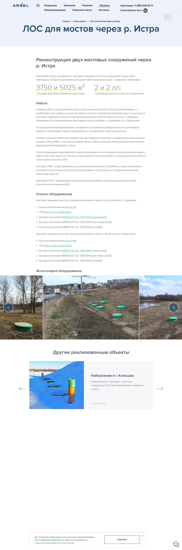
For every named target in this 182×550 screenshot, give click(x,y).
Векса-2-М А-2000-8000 (58, 212)
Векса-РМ (70, 207)
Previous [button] (9, 307)
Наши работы (80, 21)
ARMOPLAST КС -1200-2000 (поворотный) (83, 217)
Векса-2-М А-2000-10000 (58, 245)
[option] (91, 307)
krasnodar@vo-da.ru (131, 10)
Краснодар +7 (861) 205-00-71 (137, 5)
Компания (69, 5)
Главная (66, 21)
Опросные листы (82, 10)
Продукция (50, 5)
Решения (87, 5)
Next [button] (173, 307)
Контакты (104, 10)
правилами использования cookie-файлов (54, 543)
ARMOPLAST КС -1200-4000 (76, 250)
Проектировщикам (55, 10)
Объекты (104, 5)
